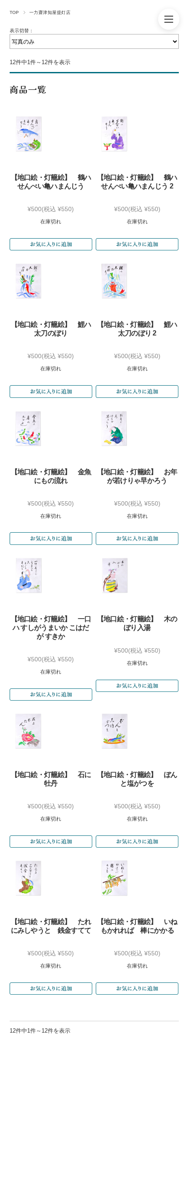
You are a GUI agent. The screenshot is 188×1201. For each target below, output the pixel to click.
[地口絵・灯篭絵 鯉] (28, 281)
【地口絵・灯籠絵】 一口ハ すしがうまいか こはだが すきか (51, 627)
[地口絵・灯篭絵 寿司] (28, 575)
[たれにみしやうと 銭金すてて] (28, 878)
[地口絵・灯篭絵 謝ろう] (114, 428)
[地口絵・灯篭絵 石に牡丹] (28, 731)
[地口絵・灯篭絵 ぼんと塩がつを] (114, 731)
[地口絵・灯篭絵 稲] (114, 878)
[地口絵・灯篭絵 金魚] (28, 428)
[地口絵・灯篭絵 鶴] (28, 134)
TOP (14, 12)
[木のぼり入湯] (114, 575)
